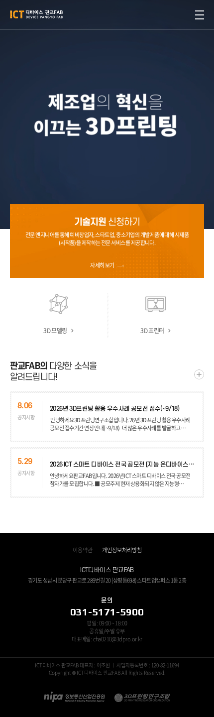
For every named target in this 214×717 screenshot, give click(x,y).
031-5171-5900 (107, 611)
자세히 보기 (102, 265)
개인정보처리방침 (122, 550)
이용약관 (83, 550)
